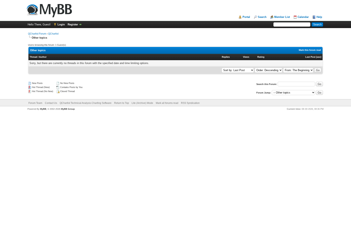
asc (319, 57)
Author (43, 57)
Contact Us (51, 103)
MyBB (43, 109)
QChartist (53, 33)
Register (73, 24)
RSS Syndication (190, 103)
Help (319, 16)
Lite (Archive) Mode (142, 103)
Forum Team (35, 103)
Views (246, 57)
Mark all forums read (167, 103)
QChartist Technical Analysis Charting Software (86, 103)
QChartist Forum (37, 33)
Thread (33, 57)
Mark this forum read (310, 50)
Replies (226, 57)
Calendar (303, 16)
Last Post (310, 57)
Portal (246, 16)
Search (262, 16)
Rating (260, 57)
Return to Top (121, 103)
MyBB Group (68, 109)
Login (61, 24)
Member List (282, 16)
